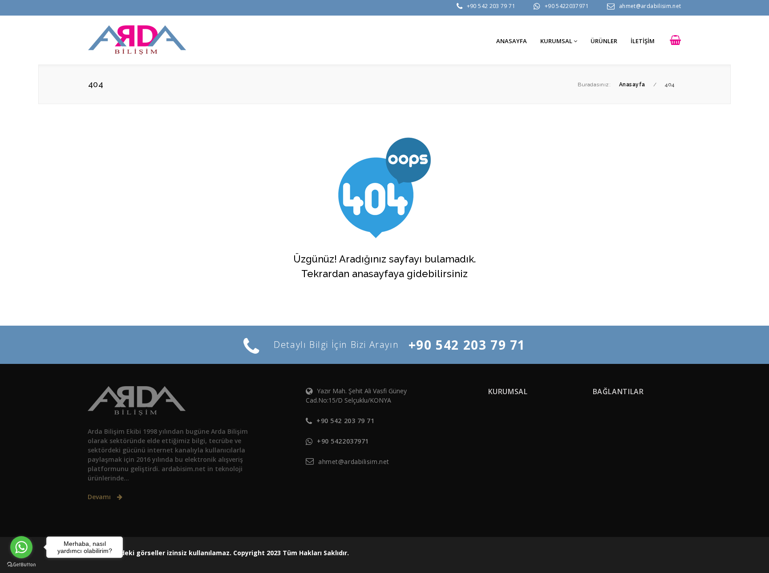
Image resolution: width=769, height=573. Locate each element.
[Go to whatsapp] (21, 547)
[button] (675, 40)
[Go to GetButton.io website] (21, 564)
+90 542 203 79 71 (491, 6)
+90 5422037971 (567, 6)
